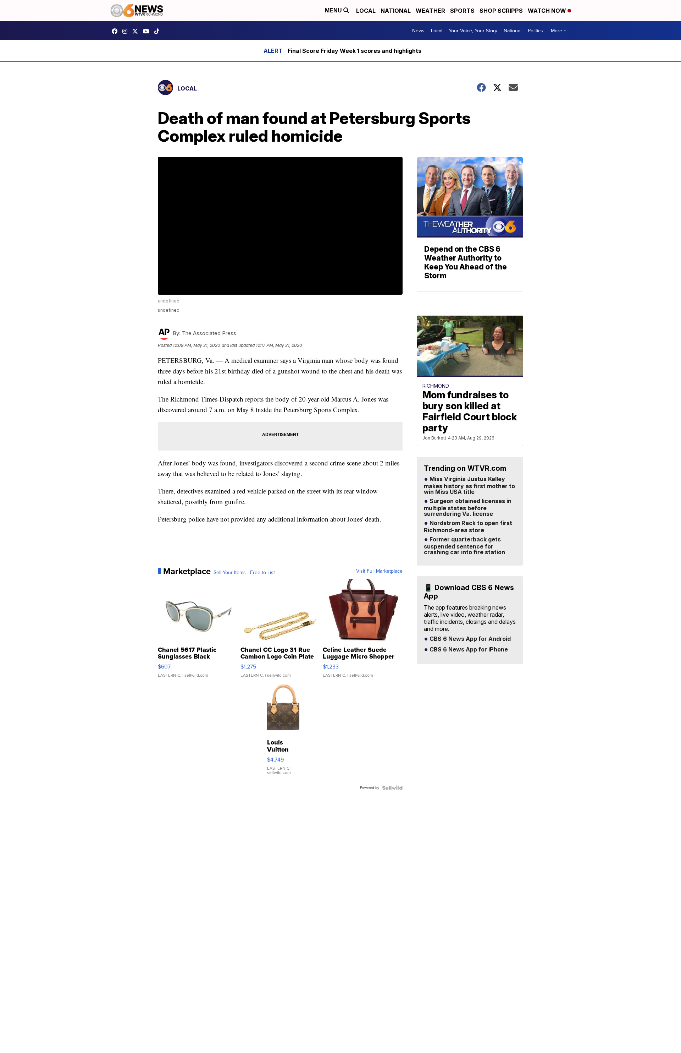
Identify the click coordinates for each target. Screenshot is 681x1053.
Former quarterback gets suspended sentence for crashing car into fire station (464, 546)
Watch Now (548, 10)
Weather (430, 10)
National (396, 10)
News (418, 30)
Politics (535, 30)
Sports (462, 10)
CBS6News (116, 31)
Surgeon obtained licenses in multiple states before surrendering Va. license (467, 507)
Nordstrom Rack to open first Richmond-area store (468, 527)
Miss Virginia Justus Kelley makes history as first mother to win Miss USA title (469, 485)
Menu (334, 10)
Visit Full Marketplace (379, 571)
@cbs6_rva (158, 31)
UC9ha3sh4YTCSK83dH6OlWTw (148, 31)
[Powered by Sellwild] (392, 787)
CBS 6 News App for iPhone (468, 649)
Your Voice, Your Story (473, 30)
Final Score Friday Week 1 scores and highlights (354, 50)
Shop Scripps (501, 10)
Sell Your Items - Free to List (244, 572)
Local (366, 10)
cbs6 (126, 31)
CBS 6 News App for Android (469, 639)
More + (558, 30)
